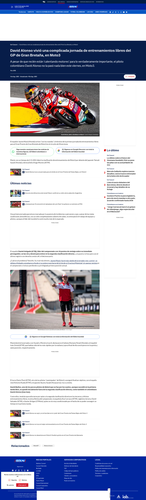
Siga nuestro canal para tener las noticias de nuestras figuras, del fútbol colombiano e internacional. (32, 151)
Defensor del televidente (71, 466)
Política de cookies (100, 470)
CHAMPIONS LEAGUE (62, 12)
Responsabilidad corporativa (103, 466)
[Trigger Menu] (12, 6)
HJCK (38, 473)
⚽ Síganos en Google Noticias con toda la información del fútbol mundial (56, 337)
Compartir (131, 76)
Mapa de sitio (68, 478)
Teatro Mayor (40, 480)
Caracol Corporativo (42, 485)
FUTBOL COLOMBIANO (78, 12)
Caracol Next (40, 488)
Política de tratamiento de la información (106, 468)
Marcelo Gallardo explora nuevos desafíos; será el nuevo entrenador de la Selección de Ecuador (121, 173)
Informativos (99, 1)
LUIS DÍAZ (90, 12)
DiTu (37, 475)
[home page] (44, 2)
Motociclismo (48, 445)
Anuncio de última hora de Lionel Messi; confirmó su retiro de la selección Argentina (53, 193)
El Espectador (40, 478)
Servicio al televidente (70, 463)
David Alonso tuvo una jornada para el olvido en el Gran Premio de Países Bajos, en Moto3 (55, 172)
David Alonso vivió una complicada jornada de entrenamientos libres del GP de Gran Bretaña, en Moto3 (48, 44)
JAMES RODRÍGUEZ (101, 12)
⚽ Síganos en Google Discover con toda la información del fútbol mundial (78, 150)
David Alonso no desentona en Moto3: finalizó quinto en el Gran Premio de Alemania (54, 435)
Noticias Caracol (40, 463)
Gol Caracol (61, 1)
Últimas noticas (51, 1)
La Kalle (38, 470)
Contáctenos (67, 473)
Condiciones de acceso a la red (103, 463)
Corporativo (98, 475)
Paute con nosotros (69, 480)
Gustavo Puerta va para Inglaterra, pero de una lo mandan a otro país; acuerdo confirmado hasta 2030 (121, 198)
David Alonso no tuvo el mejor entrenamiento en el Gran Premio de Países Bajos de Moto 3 (56, 424)
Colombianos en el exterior (115, 193)
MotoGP (36, 445)
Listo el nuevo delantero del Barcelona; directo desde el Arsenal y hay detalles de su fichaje (118, 185)
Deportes (14, 480)
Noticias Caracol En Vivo (87, 1)
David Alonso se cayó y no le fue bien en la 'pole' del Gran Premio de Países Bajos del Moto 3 (56, 413)
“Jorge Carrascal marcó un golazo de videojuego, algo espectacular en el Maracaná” (121, 209)
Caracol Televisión (41, 466)
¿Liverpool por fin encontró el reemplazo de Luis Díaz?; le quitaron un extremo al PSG (53, 204)
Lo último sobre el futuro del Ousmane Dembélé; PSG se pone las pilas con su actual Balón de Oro (120, 161)
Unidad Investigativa (72, 1)
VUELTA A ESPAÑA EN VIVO (44, 12)
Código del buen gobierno (71, 470)
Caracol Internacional (42, 483)
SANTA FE (31, 12)
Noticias (24, 480)
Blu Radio (38, 468)
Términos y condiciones (101, 473)
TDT (65, 468)
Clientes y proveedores (70, 475)
